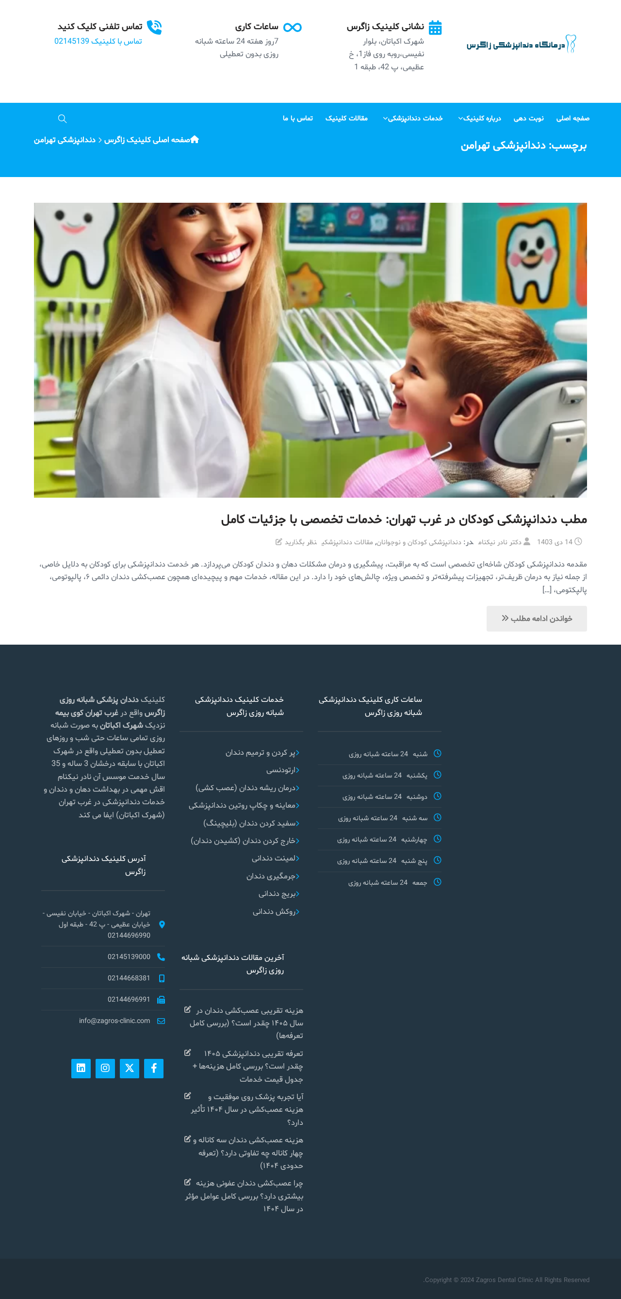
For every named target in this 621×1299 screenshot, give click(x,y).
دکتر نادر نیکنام (500, 542)
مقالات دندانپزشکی (347, 542)
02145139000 (129, 956)
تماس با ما (298, 118)
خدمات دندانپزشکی (415, 118)
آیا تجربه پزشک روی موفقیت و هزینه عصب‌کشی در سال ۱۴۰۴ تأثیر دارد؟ (247, 1109)
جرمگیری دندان (270, 875)
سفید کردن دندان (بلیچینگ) (249, 823)
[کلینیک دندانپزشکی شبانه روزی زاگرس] (520, 44)
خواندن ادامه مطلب (540, 618)
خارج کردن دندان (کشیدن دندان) (243, 840)
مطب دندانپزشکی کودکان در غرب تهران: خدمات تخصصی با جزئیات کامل (404, 519)
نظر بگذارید (301, 542)
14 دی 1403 (554, 542)
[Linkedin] (81, 1068)
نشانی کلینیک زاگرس (385, 26)
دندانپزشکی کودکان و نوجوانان (418, 542)
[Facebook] (153, 1068)
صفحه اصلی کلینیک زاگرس (147, 139)
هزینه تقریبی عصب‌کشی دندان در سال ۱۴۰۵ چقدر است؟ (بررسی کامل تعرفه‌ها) (246, 1023)
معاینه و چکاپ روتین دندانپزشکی (242, 805)
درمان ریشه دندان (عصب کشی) (245, 787)
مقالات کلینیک (347, 118)
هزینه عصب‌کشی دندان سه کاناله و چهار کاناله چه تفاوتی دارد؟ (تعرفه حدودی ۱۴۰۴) (248, 1152)
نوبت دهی (529, 118)
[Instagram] (105, 1068)
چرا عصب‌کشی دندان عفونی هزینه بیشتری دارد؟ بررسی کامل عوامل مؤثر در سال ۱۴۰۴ (244, 1195)
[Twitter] (129, 1068)
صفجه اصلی (572, 118)
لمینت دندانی (273, 857)
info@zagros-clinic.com (114, 1020)
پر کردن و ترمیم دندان (260, 752)
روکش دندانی (274, 911)
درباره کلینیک (482, 118)
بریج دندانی (277, 893)
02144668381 (129, 978)
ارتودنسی (280, 769)
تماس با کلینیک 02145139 (98, 41)
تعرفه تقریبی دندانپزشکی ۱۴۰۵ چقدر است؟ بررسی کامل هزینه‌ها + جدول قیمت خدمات (248, 1066)
